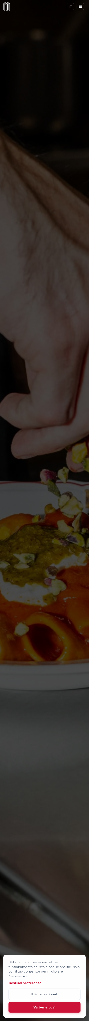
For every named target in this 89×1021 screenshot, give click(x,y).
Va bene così (44, 1007)
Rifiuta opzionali (44, 994)
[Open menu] (80, 6)
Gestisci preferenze (24, 983)
